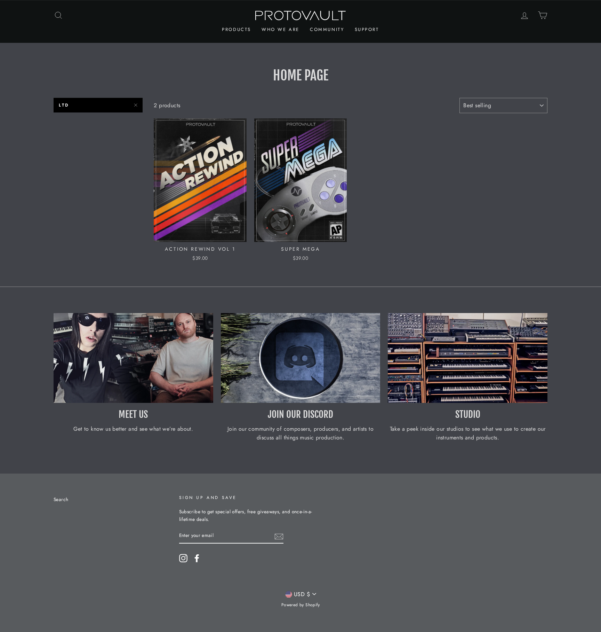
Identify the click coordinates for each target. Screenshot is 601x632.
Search (61, 499)
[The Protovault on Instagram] (183, 558)
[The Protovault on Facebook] (197, 558)
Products (236, 29)
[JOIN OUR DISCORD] (300, 358)
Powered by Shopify (300, 605)
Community (327, 29)
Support (367, 29)
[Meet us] (133, 358)
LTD (64, 105)
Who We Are (280, 29)
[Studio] (467, 358)
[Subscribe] (278, 535)
